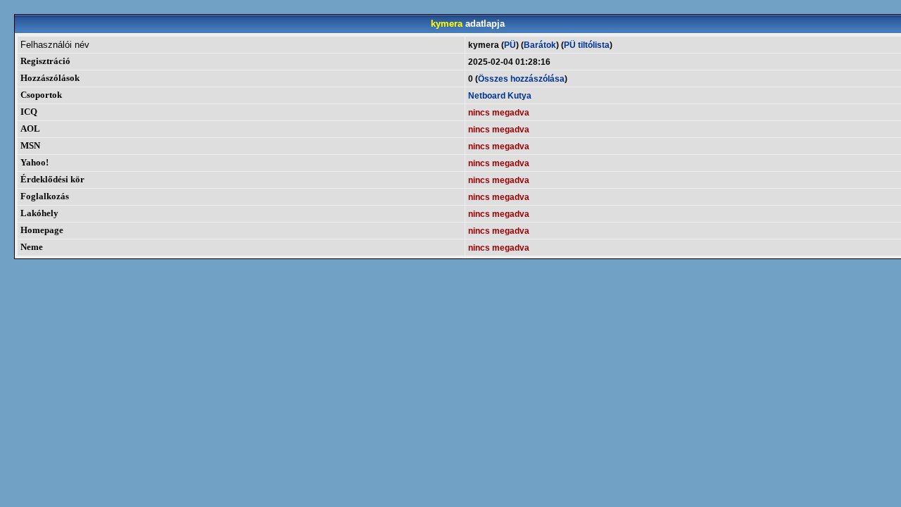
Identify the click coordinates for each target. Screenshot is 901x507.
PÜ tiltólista (587, 45)
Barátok (540, 45)
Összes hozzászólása (521, 79)
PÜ (510, 45)
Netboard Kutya (499, 96)
